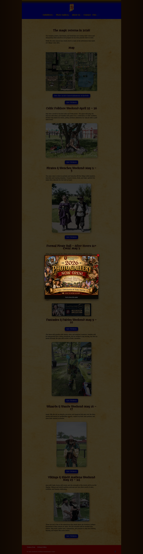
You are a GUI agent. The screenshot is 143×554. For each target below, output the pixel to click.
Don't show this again (71, 297)
